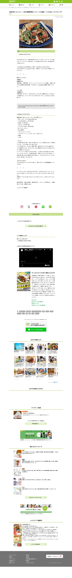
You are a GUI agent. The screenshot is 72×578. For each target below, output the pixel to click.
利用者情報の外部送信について (31, 558)
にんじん (20, 124)
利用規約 (10, 557)
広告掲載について (12, 560)
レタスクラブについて (30, 562)
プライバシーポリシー (13, 555)
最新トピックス (12, 562)
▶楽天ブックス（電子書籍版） (39, 305)
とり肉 (33, 313)
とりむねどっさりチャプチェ (24, 54)
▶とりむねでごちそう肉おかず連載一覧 (36, 226)
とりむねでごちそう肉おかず (36, 311)
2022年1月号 (28, 311)
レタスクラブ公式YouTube (23, 246)
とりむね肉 (40, 85)
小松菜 (19, 122)
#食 (55, 16)
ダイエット (37, 313)
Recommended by (51, 382)
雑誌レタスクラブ (22, 311)
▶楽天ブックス (35, 303)
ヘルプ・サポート (12, 558)
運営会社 (27, 555)
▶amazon (34, 299)
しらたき (28, 68)
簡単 (29, 313)
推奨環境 (27, 557)
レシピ (23, 313)
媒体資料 (27, 560)
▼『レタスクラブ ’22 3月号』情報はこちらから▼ (43, 272)
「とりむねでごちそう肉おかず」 (24, 67)
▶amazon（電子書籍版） (38, 301)
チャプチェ (19, 313)
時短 (26, 313)
